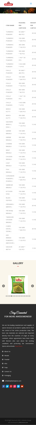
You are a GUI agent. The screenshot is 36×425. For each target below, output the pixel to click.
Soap (6, 367)
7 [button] (16, 296)
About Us (7, 351)
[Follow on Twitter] (7, 386)
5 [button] (13, 296)
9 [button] (19, 296)
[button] (3, 286)
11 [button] (23, 296)
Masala (6, 355)
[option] (18, 285)
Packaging (7, 375)
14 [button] (28, 296)
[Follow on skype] (18, 386)
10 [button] (21, 296)
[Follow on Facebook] (3, 386)
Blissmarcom (23, 422)
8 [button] (18, 296)
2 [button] (8, 296)
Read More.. (19, 346)
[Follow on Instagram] (14, 386)
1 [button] (6, 296)
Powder (7, 359)
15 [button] (29, 296)
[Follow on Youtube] (22, 386)
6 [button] (14, 296)
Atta (5, 363)
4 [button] (11, 296)
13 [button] (26, 296)
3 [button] (9, 296)
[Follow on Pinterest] (11, 386)
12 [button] (24, 296)
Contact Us (7, 371)
